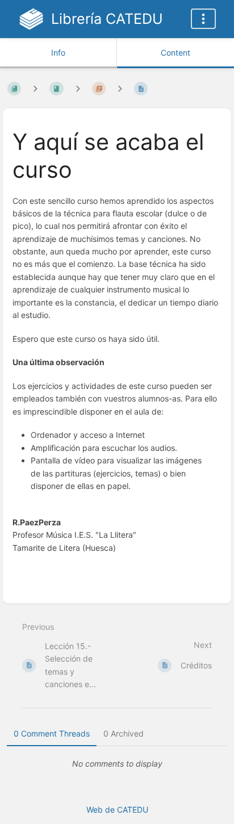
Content (175, 52)
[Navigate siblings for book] (35, 88)
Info (58, 52)
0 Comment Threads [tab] (52, 733)
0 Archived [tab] (123, 733)
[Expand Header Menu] (203, 19)
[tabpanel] (117, 764)
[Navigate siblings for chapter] (78, 88)
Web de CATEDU (117, 809)
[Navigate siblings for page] (120, 88)
